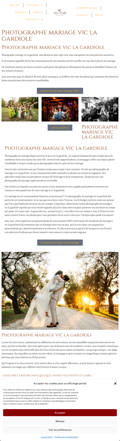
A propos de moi (87, 8)
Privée (99, 15)
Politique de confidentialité (66, 437)
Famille (38, 12)
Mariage (20, 12)
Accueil (15, 5)
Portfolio (32, 19)
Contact (82, 15)
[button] (115, 383)
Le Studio (33, 5)
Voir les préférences (60, 429)
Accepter (60, 412)
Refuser (60, 421)
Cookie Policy (47, 437)
